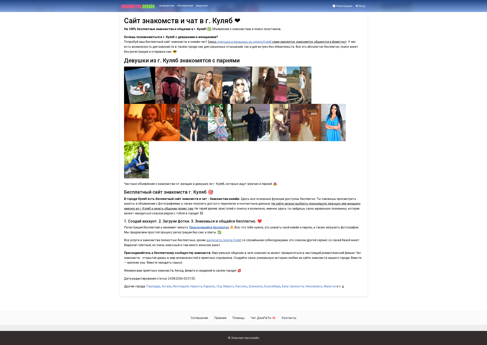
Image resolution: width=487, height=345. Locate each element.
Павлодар (153, 286)
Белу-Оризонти (293, 286)
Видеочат (202, 5)
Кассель (241, 286)
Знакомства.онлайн (245, 338)
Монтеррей (181, 286)
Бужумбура (272, 286)
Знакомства (166, 5)
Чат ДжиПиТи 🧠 (263, 318)
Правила (220, 318)
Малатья (330, 286)
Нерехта (196, 286)
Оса (219, 286)
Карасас (209, 286)
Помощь (238, 318)
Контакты (289, 318)
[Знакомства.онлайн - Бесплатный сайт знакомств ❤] (138, 6)
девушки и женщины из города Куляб (244, 42)
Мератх (228, 286)
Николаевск (313, 286)
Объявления (185, 5)
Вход (362, 5)
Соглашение (199, 318)
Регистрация (344, 5)
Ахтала (166, 286)
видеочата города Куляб (223, 240)
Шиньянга (256, 286)
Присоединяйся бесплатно (209, 227)
